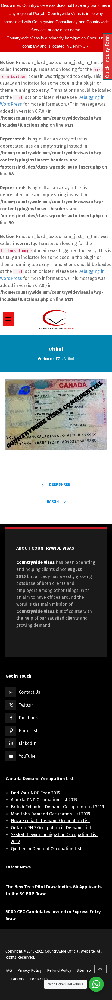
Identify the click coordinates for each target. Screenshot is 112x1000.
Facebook (28, 717)
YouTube (27, 756)
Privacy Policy (29, 970)
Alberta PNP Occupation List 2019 (44, 799)
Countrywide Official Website (70, 951)
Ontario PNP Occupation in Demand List (51, 827)
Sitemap (84, 970)
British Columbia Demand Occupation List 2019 (57, 806)
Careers (17, 979)
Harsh (53, 501)
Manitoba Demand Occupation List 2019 (50, 813)
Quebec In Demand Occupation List (46, 848)
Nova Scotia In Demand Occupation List (50, 820)
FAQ (8, 970)
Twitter (26, 705)
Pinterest (28, 730)
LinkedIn (27, 743)
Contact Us (29, 692)
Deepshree (59, 484)
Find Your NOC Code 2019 (35, 793)
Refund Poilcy (59, 970)
